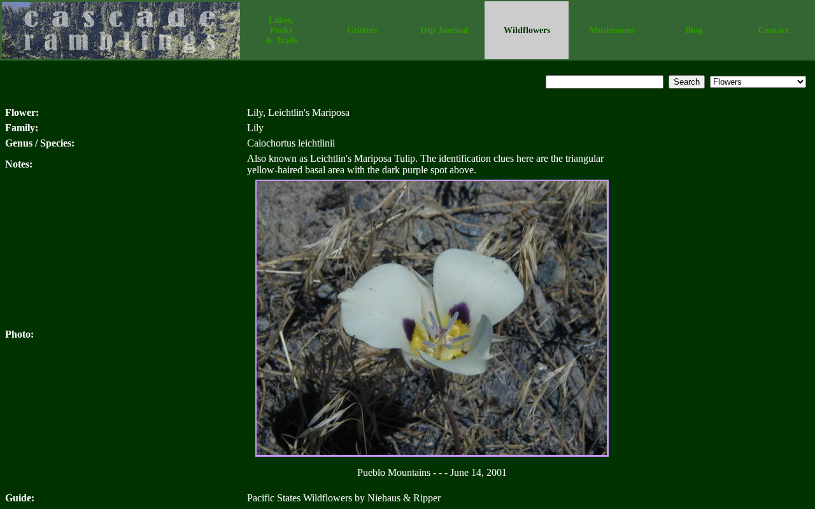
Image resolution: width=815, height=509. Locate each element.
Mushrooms (612, 30)
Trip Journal (443, 30)
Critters (362, 30)
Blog (693, 30)
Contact (773, 30)
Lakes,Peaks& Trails (281, 30)
